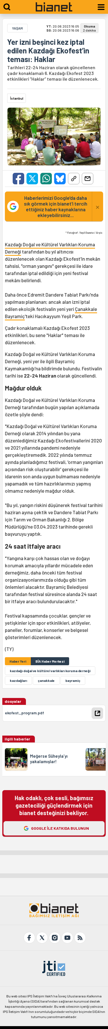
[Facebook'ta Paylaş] (18, 178)
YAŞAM (17, 28)
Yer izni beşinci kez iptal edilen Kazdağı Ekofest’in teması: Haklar (48, 50)
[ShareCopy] (73, 178)
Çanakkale (86, 309)
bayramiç (72, 680)
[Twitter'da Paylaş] (32, 178)
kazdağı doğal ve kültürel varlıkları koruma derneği (50, 671)
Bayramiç (15, 316)
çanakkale (46, 680)
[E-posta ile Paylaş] (87, 178)
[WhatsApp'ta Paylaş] (46, 178)
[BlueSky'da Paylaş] (60, 178)
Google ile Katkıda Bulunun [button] (60, 828)
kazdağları (18, 680)
